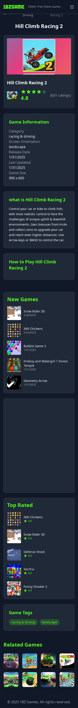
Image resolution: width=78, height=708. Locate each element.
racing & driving (22, 136)
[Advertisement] (39, 443)
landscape (49, 622)
